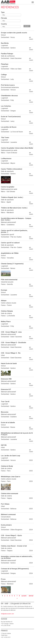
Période (4, 18)
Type (3, 12)
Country (4, 24)
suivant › (24, 596)
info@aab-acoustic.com (7, 613)
